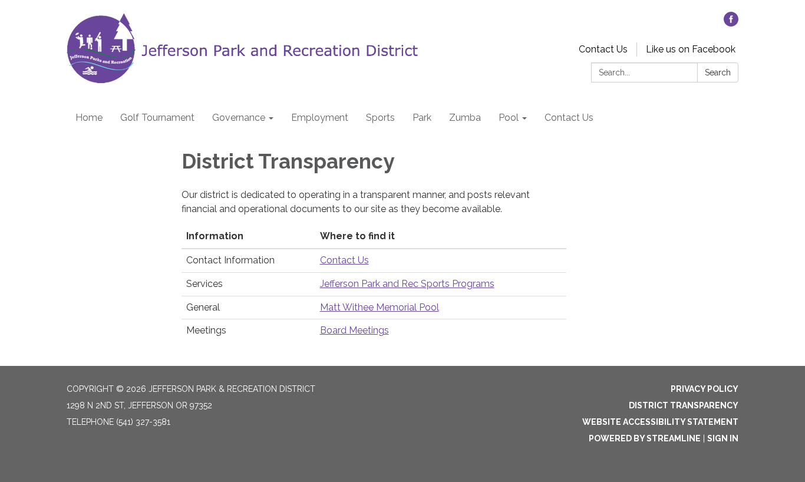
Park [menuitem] (422, 117)
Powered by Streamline (645, 438)
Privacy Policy (704, 389)
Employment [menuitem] (319, 117)
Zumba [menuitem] (465, 117)
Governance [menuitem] (238, 117)
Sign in (722, 438)
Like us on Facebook (690, 49)
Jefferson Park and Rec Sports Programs (407, 283)
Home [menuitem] (89, 117)
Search (718, 72)
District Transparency (683, 405)
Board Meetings (354, 330)
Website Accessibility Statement (660, 422)
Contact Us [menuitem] (569, 117)
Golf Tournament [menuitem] (157, 117)
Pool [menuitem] (509, 117)
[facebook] (731, 23)
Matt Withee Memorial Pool (379, 307)
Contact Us (603, 49)
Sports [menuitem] (380, 117)
